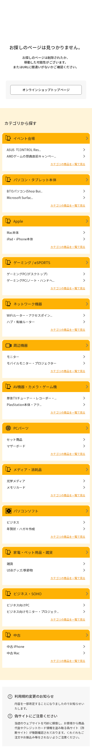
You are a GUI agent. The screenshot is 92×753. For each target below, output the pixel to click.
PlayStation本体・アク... (24, 404)
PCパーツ (21, 428)
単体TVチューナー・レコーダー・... (31, 398)
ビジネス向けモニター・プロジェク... (33, 611)
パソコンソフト (25, 511)
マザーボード (16, 446)
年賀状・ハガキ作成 (21, 528)
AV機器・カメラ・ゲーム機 (35, 386)
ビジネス (13, 522)
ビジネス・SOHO (27, 593)
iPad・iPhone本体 (20, 239)
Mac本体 (13, 232)
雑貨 (10, 563)
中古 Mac (13, 653)
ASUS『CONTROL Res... (24, 149)
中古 (17, 635)
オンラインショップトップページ (46, 89)
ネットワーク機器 (27, 304)
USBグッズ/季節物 (20, 570)
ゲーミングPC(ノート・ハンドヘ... (30, 280)
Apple (18, 221)
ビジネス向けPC (18, 605)
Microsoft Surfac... (20, 197)
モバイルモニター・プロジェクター (31, 363)
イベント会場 (24, 138)
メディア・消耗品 (27, 469)
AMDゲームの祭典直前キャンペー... (31, 156)
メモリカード (16, 487)
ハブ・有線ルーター (21, 321)
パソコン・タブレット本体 (34, 179)
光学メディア (16, 480)
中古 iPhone (15, 646)
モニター (13, 356)
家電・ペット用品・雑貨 (33, 552)
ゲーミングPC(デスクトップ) (27, 273)
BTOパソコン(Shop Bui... (24, 191)
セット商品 (14, 439)
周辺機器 (20, 345)
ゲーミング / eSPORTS (31, 262)
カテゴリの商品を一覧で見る (67, 164)
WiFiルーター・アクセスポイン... (29, 315)
